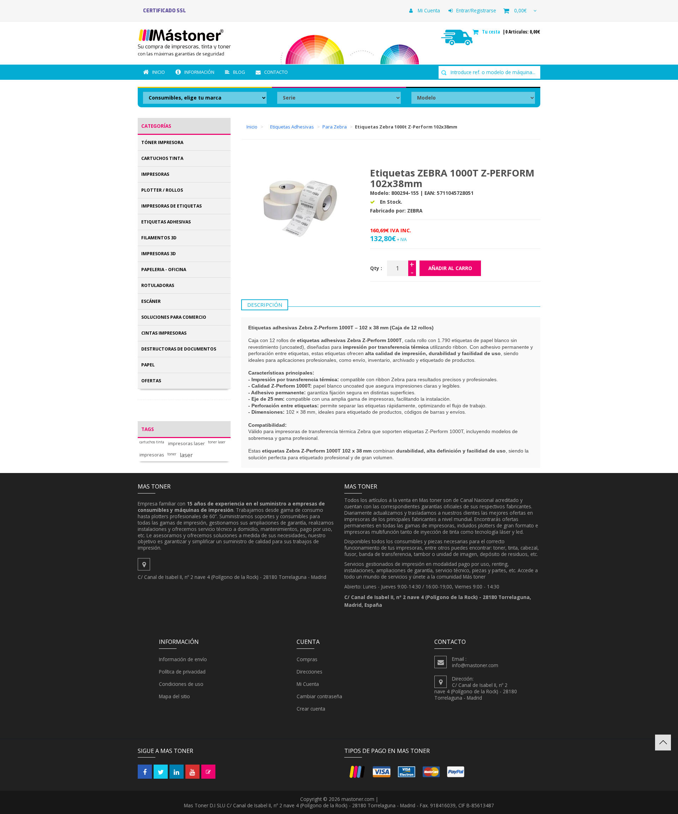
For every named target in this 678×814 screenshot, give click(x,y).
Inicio (158, 72)
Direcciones (309, 671)
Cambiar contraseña (319, 696)
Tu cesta (491, 32)
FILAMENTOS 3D (159, 238)
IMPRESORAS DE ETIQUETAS (171, 206)
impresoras (151, 455)
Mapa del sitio (174, 696)
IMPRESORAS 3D (158, 254)
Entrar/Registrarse (476, 10)
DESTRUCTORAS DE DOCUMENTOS (178, 349)
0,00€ (520, 10)
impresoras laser (186, 444)
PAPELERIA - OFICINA (163, 270)
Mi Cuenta (428, 10)
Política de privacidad (182, 671)
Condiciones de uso (181, 684)
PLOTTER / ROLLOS (162, 190)
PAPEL (148, 365)
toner (171, 454)
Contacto (276, 72)
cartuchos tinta (151, 442)
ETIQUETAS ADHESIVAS (166, 222)
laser (186, 455)
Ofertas (151, 381)
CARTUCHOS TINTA (162, 158)
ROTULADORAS (157, 285)
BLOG (239, 72)
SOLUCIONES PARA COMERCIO (173, 317)
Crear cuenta (311, 708)
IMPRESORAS (155, 174)
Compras (307, 659)
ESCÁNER (151, 301)
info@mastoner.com (475, 665)
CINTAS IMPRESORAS (163, 333)
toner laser (216, 442)
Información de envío (183, 659)
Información (199, 72)
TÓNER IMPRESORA (162, 142)
